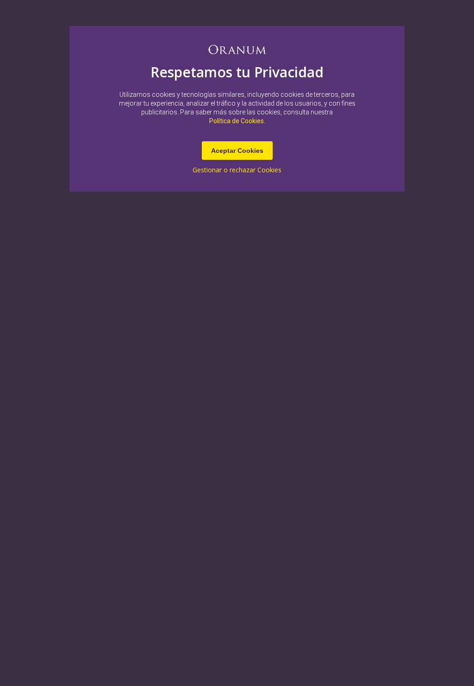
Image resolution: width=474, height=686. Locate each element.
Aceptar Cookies (237, 150)
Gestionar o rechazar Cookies (237, 170)
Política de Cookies (236, 121)
